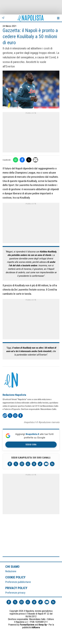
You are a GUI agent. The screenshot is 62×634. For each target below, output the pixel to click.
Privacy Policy (16, 588)
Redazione (10, 571)
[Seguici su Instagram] (22, 464)
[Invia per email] (35, 159)
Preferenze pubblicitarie (18, 581)
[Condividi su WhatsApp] (15, 159)
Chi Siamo (12, 566)
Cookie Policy (15, 577)
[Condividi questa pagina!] (3, 18)
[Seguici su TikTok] (40, 464)
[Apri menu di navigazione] (58, 18)
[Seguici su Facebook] (9, 464)
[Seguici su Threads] (34, 464)
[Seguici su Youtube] (46, 464)
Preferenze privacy (15, 592)
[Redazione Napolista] (11, 380)
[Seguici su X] (16, 464)
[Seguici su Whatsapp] (28, 464)
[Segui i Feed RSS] (52, 464)
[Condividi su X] (28, 159)
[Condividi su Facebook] (22, 159)
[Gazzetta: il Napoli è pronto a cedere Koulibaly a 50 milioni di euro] (31, 90)
